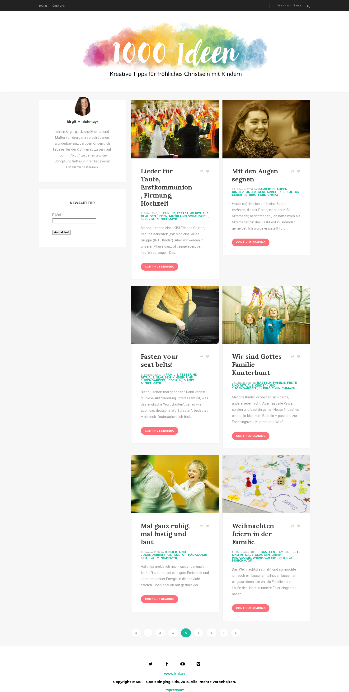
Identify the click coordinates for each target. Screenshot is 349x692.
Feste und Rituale (192, 213)
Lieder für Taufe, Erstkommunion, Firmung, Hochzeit (166, 187)
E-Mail (58, 215)
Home (43, 5)
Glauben (148, 216)
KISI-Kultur (289, 192)
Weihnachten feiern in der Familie (253, 534)
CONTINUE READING (159, 266)
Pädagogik (197, 555)
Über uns (58, 5)
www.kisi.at (174, 674)
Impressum (174, 690)
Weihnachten (265, 557)
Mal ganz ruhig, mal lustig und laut (165, 534)
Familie (169, 213)
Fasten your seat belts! (160, 360)
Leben (162, 216)
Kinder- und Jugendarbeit (255, 192)
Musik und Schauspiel (188, 216)
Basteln (264, 382)
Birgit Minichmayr (161, 219)
